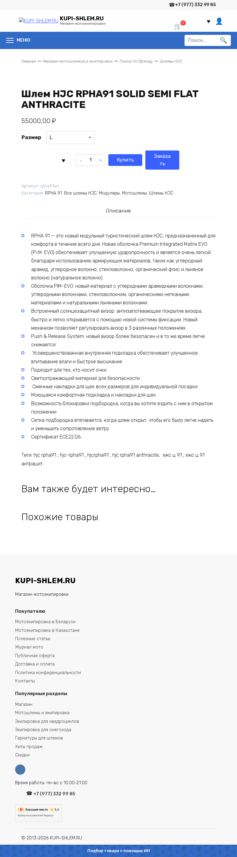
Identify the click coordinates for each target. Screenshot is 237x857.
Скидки (22, 755)
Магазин (23, 704)
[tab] (118, 210)
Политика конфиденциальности (48, 672)
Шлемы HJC (171, 61)
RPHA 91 (53, 193)
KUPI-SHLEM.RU (82, 18)
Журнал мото (29, 647)
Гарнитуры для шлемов (39, 738)
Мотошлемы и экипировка (42, 712)
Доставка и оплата (35, 664)
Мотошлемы (134, 193)
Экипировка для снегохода (43, 729)
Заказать (162, 160)
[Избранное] (208, 21)
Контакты (25, 681)
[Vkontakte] (21, 769)
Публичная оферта (35, 655)
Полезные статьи (32, 638)
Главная (28, 61)
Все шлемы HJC (80, 193)
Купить (125, 160)
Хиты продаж (29, 746)
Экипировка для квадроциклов (47, 721)
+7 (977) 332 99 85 (195, 4)
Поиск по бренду (136, 61)
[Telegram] (160, 4)
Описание (118, 211)
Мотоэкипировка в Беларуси (45, 621)
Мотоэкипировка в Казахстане (47, 630)
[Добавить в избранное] (63, 160)
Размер (31, 137)
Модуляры (109, 193)
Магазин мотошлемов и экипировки (78, 61)
